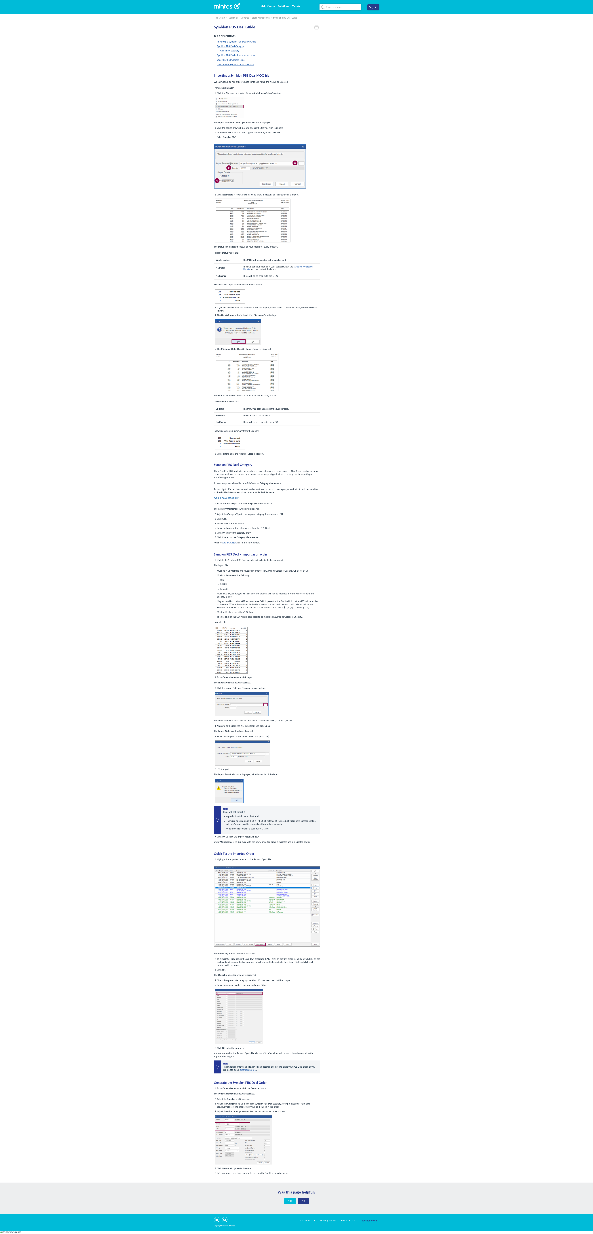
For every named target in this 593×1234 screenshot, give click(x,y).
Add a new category (229, 51)
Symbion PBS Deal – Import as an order (236, 55)
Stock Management (261, 18)
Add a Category (229, 543)
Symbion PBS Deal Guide (285, 18)
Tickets (296, 6)
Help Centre (268, 6)
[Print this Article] (317, 27)
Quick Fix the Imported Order (231, 60)
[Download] (290, 597)
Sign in (373, 7)
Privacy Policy (328, 1220)
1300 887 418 (307, 1220)
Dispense (244, 18)
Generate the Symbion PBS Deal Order (235, 65)
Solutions (283, 6)
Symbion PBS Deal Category (230, 46)
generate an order (248, 1070)
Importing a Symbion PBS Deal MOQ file (236, 42)
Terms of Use (348, 1220)
